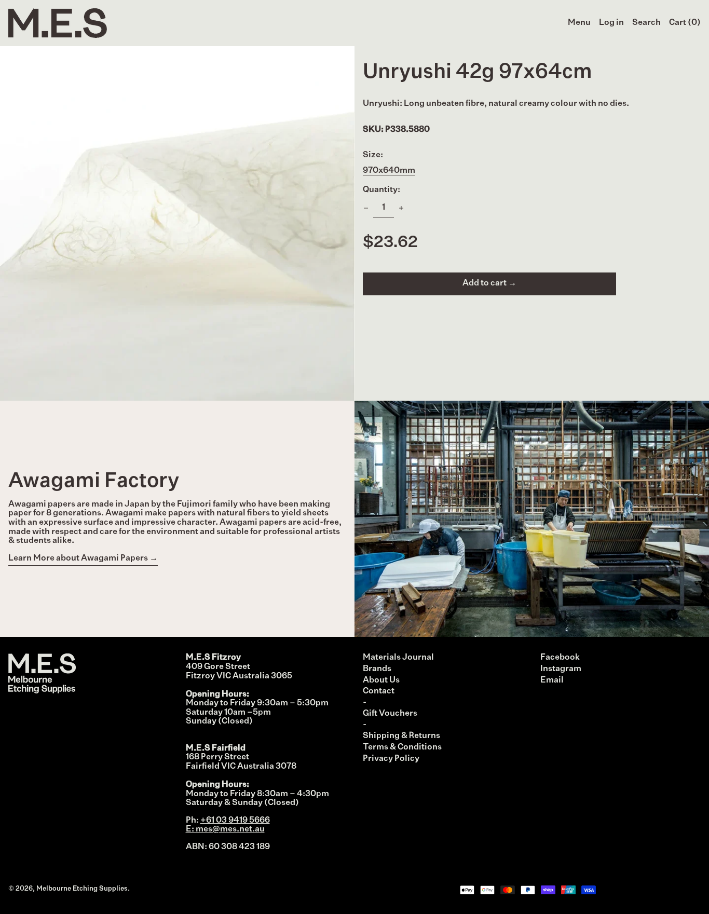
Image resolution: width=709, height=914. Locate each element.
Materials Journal (398, 657)
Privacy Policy (391, 759)
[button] (646, 23)
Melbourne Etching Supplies (82, 888)
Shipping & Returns (401, 736)
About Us (381, 680)
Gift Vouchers (390, 714)
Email (552, 680)
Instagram (560, 669)
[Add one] (401, 208)
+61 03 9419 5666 (235, 820)
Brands (377, 669)
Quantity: (381, 190)
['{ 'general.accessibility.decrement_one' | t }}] (366, 208)
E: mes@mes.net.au (225, 829)
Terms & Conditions (402, 747)
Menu (579, 23)
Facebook (560, 657)
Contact (378, 691)
